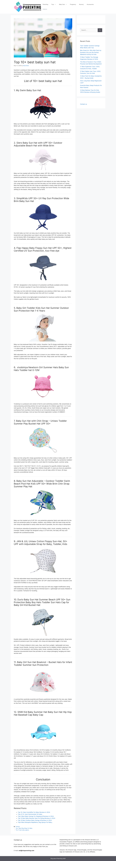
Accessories (90, 4)
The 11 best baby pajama (22, 830)
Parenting (45, 4)
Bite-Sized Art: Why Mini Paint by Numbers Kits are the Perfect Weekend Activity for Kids (90, 52)
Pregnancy (73, 4)
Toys (52, 4)
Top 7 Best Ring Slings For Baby (24, 828)
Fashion (45, 9)
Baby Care (62, 4)
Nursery (81, 4)
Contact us (83, 104)
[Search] (100, 30)
